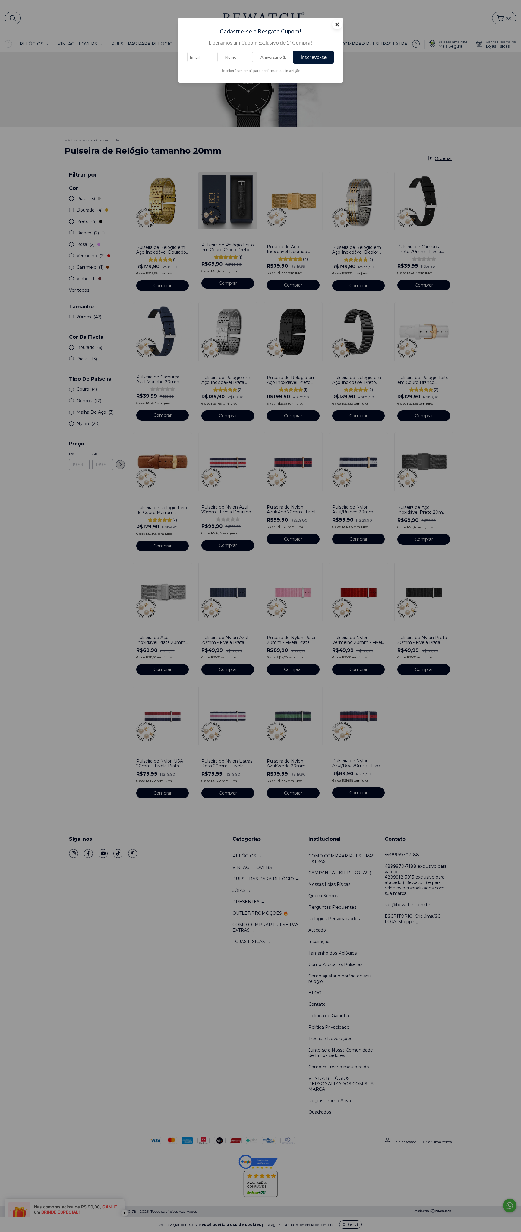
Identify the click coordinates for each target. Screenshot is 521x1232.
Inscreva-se (313, 57)
